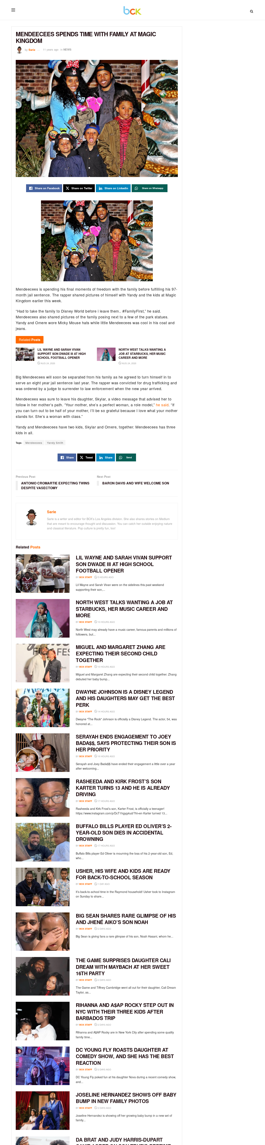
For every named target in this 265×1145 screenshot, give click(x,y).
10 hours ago (106, 621)
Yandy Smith (55, 442)
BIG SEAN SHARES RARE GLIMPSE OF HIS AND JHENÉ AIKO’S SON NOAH (126, 918)
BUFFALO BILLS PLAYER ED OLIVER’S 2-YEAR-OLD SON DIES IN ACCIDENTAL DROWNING (123, 832)
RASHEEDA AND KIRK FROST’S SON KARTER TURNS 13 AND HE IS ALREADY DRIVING (123, 788)
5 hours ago (105, 577)
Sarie (32, 49)
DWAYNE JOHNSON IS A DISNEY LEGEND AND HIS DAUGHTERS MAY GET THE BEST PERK (125, 698)
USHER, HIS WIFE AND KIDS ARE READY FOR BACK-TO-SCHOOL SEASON (123, 874)
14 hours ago (106, 711)
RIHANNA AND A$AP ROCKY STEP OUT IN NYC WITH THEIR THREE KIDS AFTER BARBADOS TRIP (125, 1011)
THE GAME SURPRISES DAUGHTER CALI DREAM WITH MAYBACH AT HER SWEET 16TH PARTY (123, 966)
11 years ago (50, 49)
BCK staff (85, 577)
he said (162, 404)
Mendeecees (33, 442)
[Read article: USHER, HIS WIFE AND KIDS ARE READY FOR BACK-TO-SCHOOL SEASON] (43, 887)
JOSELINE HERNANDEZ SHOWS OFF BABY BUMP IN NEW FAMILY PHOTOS (126, 1097)
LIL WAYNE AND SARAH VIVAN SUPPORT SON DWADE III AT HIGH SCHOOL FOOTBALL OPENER (124, 564)
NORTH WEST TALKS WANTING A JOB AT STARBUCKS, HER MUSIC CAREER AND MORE (124, 609)
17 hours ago (106, 801)
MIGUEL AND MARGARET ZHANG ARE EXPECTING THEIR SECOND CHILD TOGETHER (120, 653)
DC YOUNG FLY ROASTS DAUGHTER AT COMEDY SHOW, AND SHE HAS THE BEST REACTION (125, 1056)
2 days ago (104, 928)
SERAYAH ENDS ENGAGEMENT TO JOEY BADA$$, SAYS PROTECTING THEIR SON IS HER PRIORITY (126, 743)
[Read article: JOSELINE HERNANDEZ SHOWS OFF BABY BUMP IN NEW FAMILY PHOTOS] (43, 1110)
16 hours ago (106, 756)
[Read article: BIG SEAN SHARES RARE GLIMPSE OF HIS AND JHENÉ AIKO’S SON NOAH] (43, 931)
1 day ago (103, 883)
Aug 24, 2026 (47, 363)
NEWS (67, 49)
